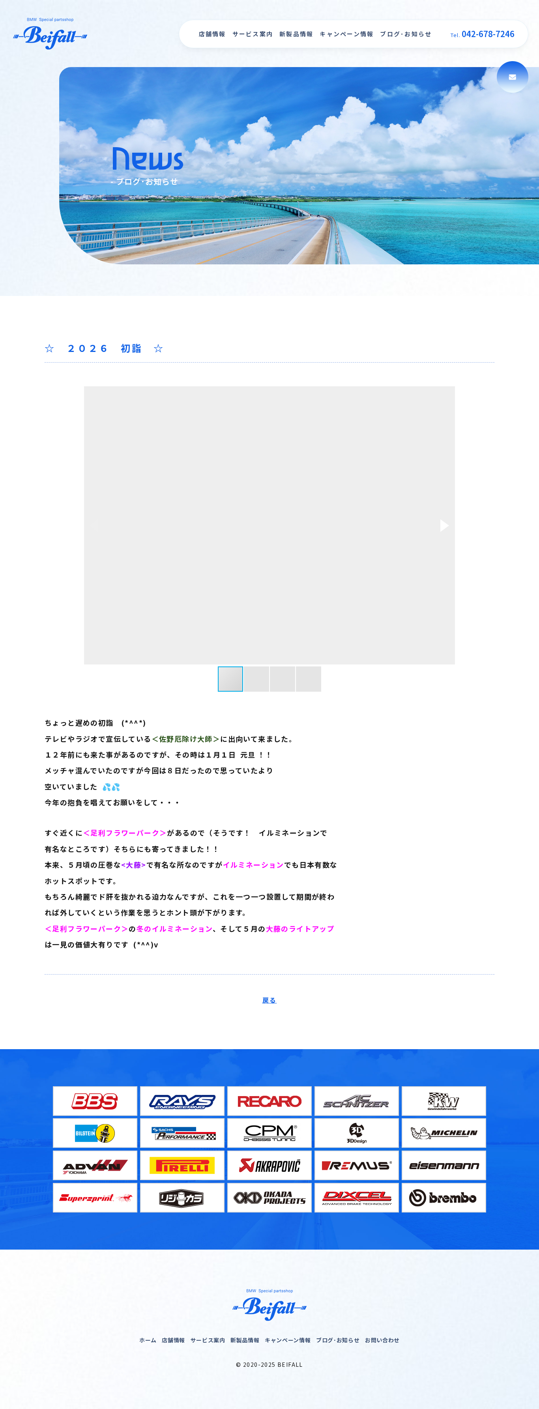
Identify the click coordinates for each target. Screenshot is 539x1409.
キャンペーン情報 (347, 34)
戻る (269, 1000)
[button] (444, 525)
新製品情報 (296, 34)
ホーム (148, 1340)
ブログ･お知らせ (406, 34)
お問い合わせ (382, 1340)
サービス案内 (252, 34)
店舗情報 (212, 34)
